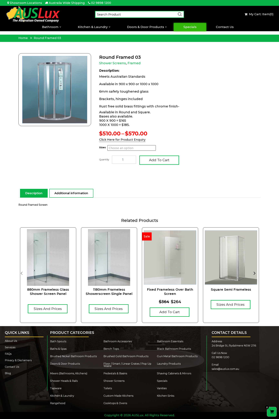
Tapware (56, 388)
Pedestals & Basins (115, 373)
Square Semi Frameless (231, 289)
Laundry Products (169, 364)
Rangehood (57, 403)
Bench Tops (111, 349)
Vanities (162, 388)
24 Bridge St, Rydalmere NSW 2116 (234, 345)
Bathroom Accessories (117, 341)
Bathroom (50, 27)
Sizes (102, 147)
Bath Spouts (58, 341)
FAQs (8, 354)
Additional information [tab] (71, 193)
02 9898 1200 (101, 3)
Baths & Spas (58, 349)
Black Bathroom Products (174, 349)
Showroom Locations (26, 3)
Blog (8, 373)
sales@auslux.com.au (225, 368)
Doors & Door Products (145, 27)
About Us (11, 341)
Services (10, 347)
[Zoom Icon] (54, 89)
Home (23, 38)
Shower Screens (112, 63)
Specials (189, 27)
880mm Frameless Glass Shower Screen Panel (48, 292)
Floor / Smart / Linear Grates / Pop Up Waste (127, 365)
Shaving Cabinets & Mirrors (174, 373)
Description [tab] (33, 193)
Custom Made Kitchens (118, 396)
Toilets (107, 388)
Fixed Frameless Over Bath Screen (170, 292)
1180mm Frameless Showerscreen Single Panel (109, 292)
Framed (134, 63)
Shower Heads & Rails (64, 381)
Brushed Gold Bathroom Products (125, 356)
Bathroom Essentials (170, 341)
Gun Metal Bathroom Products (177, 356)
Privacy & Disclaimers (18, 360)
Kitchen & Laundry (93, 27)
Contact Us (225, 27)
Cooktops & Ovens (115, 403)
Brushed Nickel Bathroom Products (73, 356)
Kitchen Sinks (165, 396)
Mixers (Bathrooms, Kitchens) (68, 373)
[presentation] (21, 273)
